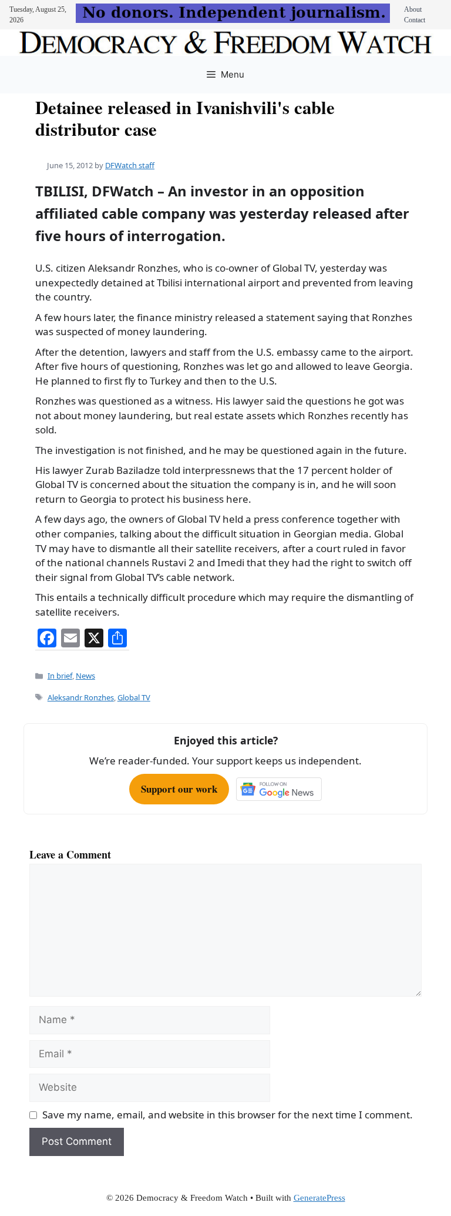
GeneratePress (319, 1197)
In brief (60, 675)
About (413, 9)
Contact (414, 20)
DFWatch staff (129, 165)
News (85, 675)
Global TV (133, 697)
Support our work (179, 788)
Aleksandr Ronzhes (81, 697)
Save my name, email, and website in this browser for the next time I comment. (227, 1114)
